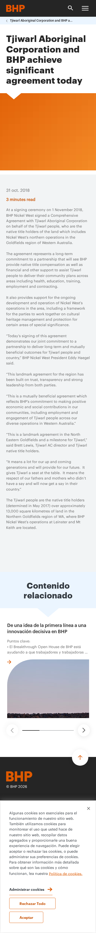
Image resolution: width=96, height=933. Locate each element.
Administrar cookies (26, 889)
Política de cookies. (65, 874)
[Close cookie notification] (88, 808)
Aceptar (26, 917)
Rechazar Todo (32, 903)
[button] (12, 730)
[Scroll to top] (80, 757)
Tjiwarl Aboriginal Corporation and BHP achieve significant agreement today (42, 20)
